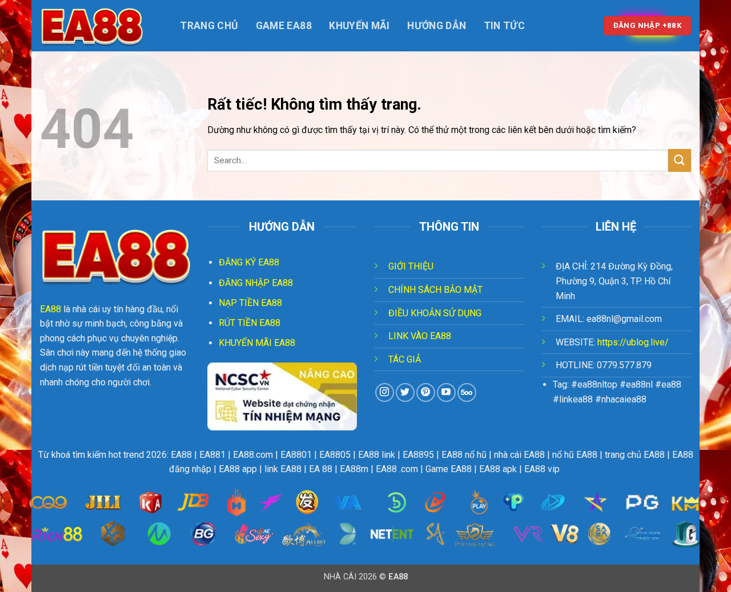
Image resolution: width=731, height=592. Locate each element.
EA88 (50, 309)
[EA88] (97, 25)
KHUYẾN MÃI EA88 (257, 342)
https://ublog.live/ (633, 342)
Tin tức (504, 25)
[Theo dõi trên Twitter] (405, 392)
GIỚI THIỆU (410, 266)
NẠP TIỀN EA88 (250, 302)
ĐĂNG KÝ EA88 (249, 262)
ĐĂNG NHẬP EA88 (256, 282)
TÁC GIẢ (404, 359)
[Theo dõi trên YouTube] (446, 392)
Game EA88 (284, 25)
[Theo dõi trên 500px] (466, 392)
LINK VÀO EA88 (419, 336)
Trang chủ (209, 25)
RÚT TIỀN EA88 (249, 322)
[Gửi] (679, 160)
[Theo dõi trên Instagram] (384, 392)
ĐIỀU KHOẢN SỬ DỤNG (434, 313)
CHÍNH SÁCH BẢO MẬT (435, 289)
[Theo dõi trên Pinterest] (425, 392)
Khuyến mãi (359, 25)
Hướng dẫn (436, 25)
